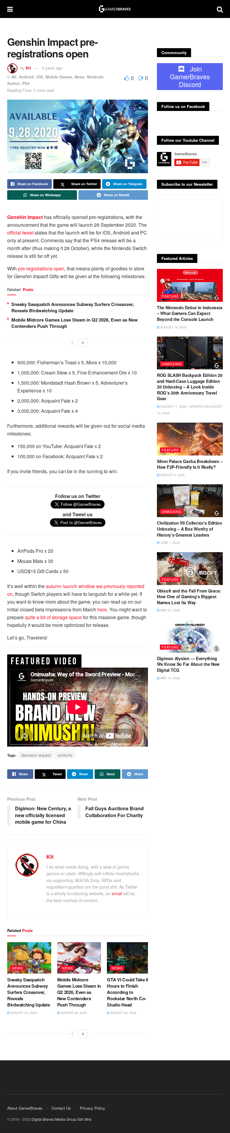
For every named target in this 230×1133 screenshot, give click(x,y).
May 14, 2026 (170, 678)
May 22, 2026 (170, 610)
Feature (170, 296)
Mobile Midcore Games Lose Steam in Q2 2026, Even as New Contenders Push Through (74, 322)
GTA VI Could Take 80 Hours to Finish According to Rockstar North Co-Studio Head (128, 992)
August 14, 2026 (173, 327)
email (117, 893)
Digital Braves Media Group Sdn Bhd (61, 1119)
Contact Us (61, 1108)
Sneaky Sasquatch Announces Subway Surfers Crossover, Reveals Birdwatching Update (72, 307)
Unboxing (172, 363)
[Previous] (72, 342)
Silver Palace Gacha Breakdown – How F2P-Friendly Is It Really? (190, 464)
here (102, 609)
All (13, 77)
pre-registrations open (41, 268)
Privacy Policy (92, 1108)
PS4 (26, 83)
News (79, 77)
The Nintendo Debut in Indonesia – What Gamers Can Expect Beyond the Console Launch (189, 313)
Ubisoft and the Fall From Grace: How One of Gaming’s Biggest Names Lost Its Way (189, 596)
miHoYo (65, 755)
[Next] (82, 342)
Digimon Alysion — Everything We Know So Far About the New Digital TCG (188, 664)
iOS (39, 77)
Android (26, 77)
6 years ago (52, 68)
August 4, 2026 (172, 475)
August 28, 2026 (23, 1013)
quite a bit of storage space (53, 617)
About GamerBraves (25, 1108)
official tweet (20, 232)
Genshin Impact (36, 755)
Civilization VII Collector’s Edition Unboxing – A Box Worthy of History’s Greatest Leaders (189, 528)
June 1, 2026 (170, 542)
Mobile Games (59, 77)
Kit (28, 68)
